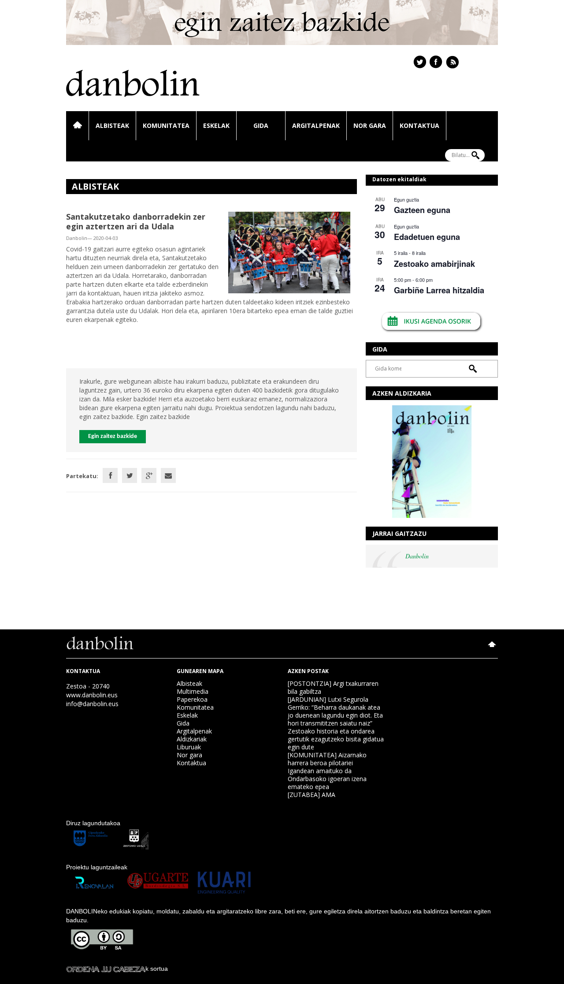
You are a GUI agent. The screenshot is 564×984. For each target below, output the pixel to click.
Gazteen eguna (422, 210)
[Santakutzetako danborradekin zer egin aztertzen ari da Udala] (289, 251)
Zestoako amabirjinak (434, 263)
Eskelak (216, 125)
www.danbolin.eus (92, 695)
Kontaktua (419, 125)
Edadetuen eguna (427, 237)
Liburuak (189, 747)
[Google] (148, 475)
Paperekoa (192, 699)
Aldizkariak (192, 739)
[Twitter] (129, 475)
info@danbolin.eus (92, 704)
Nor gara (369, 125)
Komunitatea (166, 125)
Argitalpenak (316, 125)
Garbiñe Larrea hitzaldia (439, 290)
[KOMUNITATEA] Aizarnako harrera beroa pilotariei (327, 759)
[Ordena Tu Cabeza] (105, 968)
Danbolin (417, 556)
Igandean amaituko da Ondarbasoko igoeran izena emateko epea (327, 779)
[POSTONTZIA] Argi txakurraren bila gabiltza (333, 687)
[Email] (168, 475)
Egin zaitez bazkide (112, 436)
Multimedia (192, 691)
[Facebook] (110, 475)
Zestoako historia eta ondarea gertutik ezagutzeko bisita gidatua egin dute (336, 739)
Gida (260, 125)
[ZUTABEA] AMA (311, 794)
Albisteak (112, 125)
